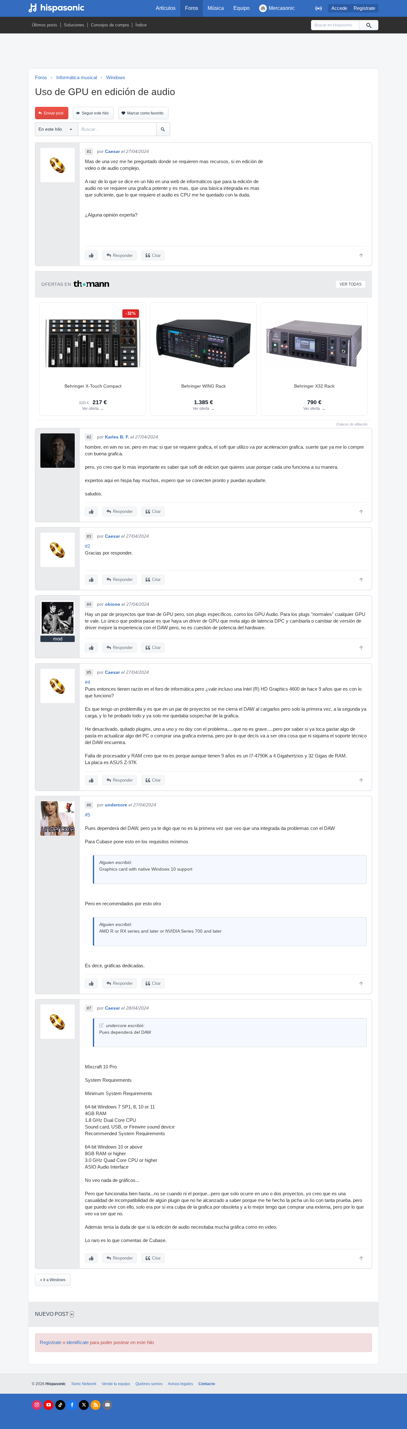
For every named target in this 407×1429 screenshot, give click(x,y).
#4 (89, 604)
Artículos (166, 8)
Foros (191, 8)
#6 (89, 805)
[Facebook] (72, 1405)
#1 (89, 151)
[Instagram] (37, 1405)
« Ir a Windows (53, 1280)
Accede (339, 8)
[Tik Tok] (60, 1405)
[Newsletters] (107, 1405)
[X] (84, 1405)
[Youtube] (48, 1405)
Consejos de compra (110, 25)
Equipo (241, 8)
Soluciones (74, 25)
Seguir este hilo (95, 113)
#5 (89, 672)
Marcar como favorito (145, 113)
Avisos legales (180, 1384)
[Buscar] (368, 25)
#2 (89, 437)
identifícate (77, 1342)
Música (216, 8)
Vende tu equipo (116, 1384)
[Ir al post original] (101, 1025)
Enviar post (53, 113)
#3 (89, 536)
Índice (141, 25)
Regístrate (364, 8)
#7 (89, 1008)
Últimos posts (44, 25)
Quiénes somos (148, 1384)
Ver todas (351, 284)
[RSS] (95, 1405)
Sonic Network (83, 1384)
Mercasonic (282, 8)
